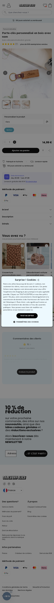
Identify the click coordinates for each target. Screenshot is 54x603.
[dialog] (27, 301)
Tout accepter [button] (27, 315)
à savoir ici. (29, 310)
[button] (27, 321)
